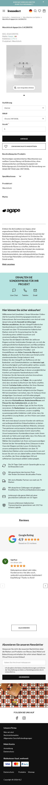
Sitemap (31, 772)
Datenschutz (9, 751)
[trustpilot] (31, 718)
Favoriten (39, 10)
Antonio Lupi (38, 362)
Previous (2, 586)
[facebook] (17, 718)
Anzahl (5, 124)
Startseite (5, 17)
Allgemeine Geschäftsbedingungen (18, 738)
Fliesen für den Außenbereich (14, 403)
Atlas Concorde (24, 352)
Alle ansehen (24, 628)
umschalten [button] (3, 10)
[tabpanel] (24, 69)
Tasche (44, 10)
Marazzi (35, 352)
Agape (10, 36)
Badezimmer (15, 17)
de (30, 10)
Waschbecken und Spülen (31, 17)
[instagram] (24, 718)
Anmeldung (8, 748)
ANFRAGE (24, 139)
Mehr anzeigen (8, 264)
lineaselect (14, 10)
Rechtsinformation (11, 735)
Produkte (22, 772)
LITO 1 (14, 39)
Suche (35, 10)
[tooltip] (14, 292)
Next (45, 586)
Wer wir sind (9, 732)
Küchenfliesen (18, 400)
